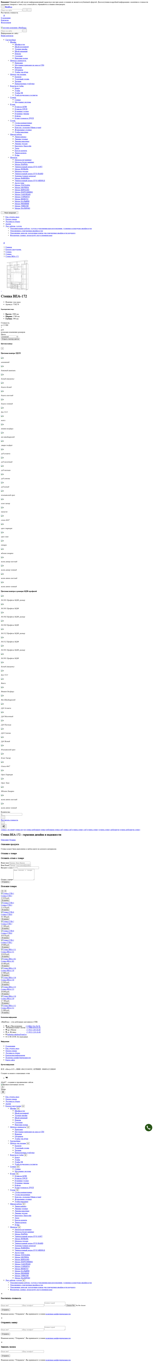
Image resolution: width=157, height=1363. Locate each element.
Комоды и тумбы (17, 86)
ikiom (8, 7)
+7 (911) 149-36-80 (33, 1030)
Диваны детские (21, 144)
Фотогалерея (6, 22)
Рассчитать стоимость (9, 820)
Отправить (5, 1310)
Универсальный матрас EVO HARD (29, 174)
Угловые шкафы (21, 49)
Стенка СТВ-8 (6, 914)
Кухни (13, 104)
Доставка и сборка (13, 1053)
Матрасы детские (21, 171)
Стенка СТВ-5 (6, 896)
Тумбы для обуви (21, 72)
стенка (43, 830)
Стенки (13, 97)
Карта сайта (10, 1060)
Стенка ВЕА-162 (7, 961)
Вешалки (18, 67)
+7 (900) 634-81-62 (33, 1027)
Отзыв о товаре (7, 879)
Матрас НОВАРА (21, 169)
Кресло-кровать (21, 150)
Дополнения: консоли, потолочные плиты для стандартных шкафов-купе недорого (42, 233)
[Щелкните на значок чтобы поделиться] (3, 826)
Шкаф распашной (22, 47)
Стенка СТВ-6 (6, 933)
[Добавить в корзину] (3, 817)
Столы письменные (22, 125)
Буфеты (18, 116)
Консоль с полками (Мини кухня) (28, 127)
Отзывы (12, 840)
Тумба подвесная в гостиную (26, 95)
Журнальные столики (23, 130)
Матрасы (14, 157)
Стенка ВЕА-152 (7, 1008)
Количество (5, 812)
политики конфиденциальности (58, 1314)
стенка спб (67, 830)
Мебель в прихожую (18, 60)
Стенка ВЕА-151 (7, 952)
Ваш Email (5, 865)
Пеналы (18, 54)
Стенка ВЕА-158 (7, 970)
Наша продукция (10, 213)
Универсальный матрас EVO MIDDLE (30, 180)
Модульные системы (23, 102)
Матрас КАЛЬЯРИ (22, 201)
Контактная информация (15, 1055)
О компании (6, 18)
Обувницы (19, 70)
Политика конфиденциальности (18, 1058)
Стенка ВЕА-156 (7, 980)
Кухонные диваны (22, 114)
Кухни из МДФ (21, 107)
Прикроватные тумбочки (24, 84)
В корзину (5, 900)
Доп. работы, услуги (14, 1280)
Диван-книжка (20, 137)
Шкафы (13, 42)
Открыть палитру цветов (10, 339)
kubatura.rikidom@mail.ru (17, 1034)
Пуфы (17, 155)
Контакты (5, 20)
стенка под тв (20, 830)
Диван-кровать (20, 153)
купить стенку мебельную (109, 830)
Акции (8, 1104)
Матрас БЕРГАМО (22, 190)
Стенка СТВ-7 (6, 924)
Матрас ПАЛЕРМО (22, 208)
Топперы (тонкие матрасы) (25, 176)
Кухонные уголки (22, 111)
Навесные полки (21, 58)
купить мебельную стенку (130, 830)
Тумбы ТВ (19, 93)
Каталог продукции (13, 1106)
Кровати (18, 77)
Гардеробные (11, 40)
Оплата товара (11, 1051)
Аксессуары (19, 183)
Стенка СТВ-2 (6, 942)
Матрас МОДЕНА (22, 187)
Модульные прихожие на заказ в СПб (29, 65)
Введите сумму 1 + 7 (9, 868)
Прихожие (19, 63)
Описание (5, 840)
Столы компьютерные (23, 123)
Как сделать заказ (12, 1048)
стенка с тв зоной (8, 830)
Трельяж (18, 81)
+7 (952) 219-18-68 (33, 1032)
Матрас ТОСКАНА (22, 185)
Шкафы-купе (20, 44)
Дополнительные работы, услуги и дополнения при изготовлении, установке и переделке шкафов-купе (51, 228)
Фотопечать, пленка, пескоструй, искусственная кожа (31, 235)
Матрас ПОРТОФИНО (24, 192)
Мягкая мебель (16, 134)
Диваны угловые (21, 139)
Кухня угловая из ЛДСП (24, 118)
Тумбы (17, 90)
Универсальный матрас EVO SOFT (28, 167)
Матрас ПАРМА (21, 164)
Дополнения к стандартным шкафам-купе (26, 231)
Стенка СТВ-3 (6, 905)
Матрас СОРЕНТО (22, 197)
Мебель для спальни (18, 74)
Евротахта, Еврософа (23, 146)
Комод (17, 88)
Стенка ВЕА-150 (7, 998)
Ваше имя (5, 863)
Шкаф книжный (21, 51)
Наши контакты (7, 36)
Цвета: (3, 334)
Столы (13, 120)
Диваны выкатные (22, 141)
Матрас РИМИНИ (22, 204)
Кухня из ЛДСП (21, 109)
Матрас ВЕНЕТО (21, 199)
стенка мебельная (33, 830)
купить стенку (92, 830)
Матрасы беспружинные (24, 162)
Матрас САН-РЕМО (23, 194)
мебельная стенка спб (54, 830)
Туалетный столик (22, 79)
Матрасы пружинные (23, 160)
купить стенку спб (79, 830)
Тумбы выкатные (21, 132)
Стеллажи (19, 56)
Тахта (17, 148)
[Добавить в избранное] (3, 822)
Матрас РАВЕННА (22, 178)
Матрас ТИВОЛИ (22, 206)
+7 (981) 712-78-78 (33, 1026)
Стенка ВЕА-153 (7, 989)
